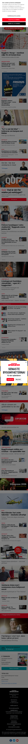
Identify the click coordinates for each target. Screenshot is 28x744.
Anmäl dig (10, 379)
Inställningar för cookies (14, 15)
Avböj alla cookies (14, 23)
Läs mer (14, 11)
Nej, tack (18, 379)
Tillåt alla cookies (14, 19)
